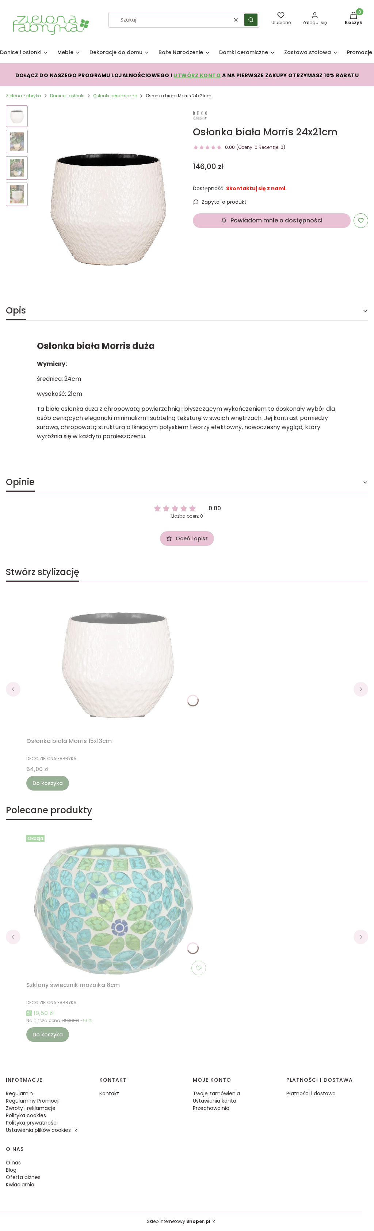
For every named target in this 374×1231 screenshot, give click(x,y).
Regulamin (19, 1093)
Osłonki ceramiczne (115, 96)
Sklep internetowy (178, 1221)
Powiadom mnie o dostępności (276, 220)
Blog (11, 1170)
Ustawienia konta (214, 1100)
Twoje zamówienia (216, 1093)
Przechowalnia (211, 1108)
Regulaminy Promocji (33, 1100)
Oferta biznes (23, 1177)
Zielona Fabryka (23, 96)
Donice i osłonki (67, 96)
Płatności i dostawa (311, 1093)
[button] (250, 20)
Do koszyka (48, 783)
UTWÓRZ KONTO (197, 75)
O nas (13, 1162)
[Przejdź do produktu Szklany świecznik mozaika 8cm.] (117, 905)
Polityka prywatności (32, 1122)
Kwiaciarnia (20, 1184)
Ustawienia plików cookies (39, 1130)
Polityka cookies (26, 1115)
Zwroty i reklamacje (31, 1108)
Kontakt (109, 1093)
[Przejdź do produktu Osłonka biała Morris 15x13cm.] (117, 661)
